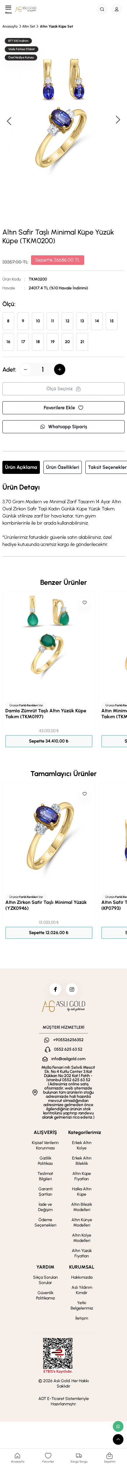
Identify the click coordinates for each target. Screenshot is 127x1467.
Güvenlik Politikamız (45, 1295)
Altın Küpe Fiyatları (81, 1176)
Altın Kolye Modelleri (81, 1238)
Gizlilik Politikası (45, 1161)
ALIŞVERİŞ (45, 1132)
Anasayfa (9, 26)
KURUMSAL (81, 1267)
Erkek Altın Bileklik (82, 1161)
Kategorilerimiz (84, 1132)
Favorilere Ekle (59, 407)
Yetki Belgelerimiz (82, 1305)
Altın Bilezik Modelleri (81, 1207)
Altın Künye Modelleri (81, 1222)
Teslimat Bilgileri (45, 1176)
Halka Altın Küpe (82, 1191)
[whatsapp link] (118, 1426)
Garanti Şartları (45, 1191)
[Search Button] (102, 9)
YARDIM (45, 1267)
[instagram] (72, 989)
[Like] (84, 602)
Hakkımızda (81, 1277)
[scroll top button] (118, 1439)
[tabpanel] (63, 515)
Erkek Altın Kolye (82, 1145)
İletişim (81, 1318)
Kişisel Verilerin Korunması (45, 1145)
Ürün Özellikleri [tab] (62, 467)
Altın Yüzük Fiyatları (82, 1253)
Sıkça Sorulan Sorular (45, 1280)
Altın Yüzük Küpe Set (56, 26)
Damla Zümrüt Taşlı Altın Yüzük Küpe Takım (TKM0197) (45, 713)
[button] (117, 120)
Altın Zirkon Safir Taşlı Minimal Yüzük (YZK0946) (46, 905)
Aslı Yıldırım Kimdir (81, 1290)
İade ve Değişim (45, 1207)
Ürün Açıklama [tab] (21, 467)
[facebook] (55, 989)
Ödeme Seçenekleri (45, 1222)
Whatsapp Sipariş (67, 426)
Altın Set (28, 26)
